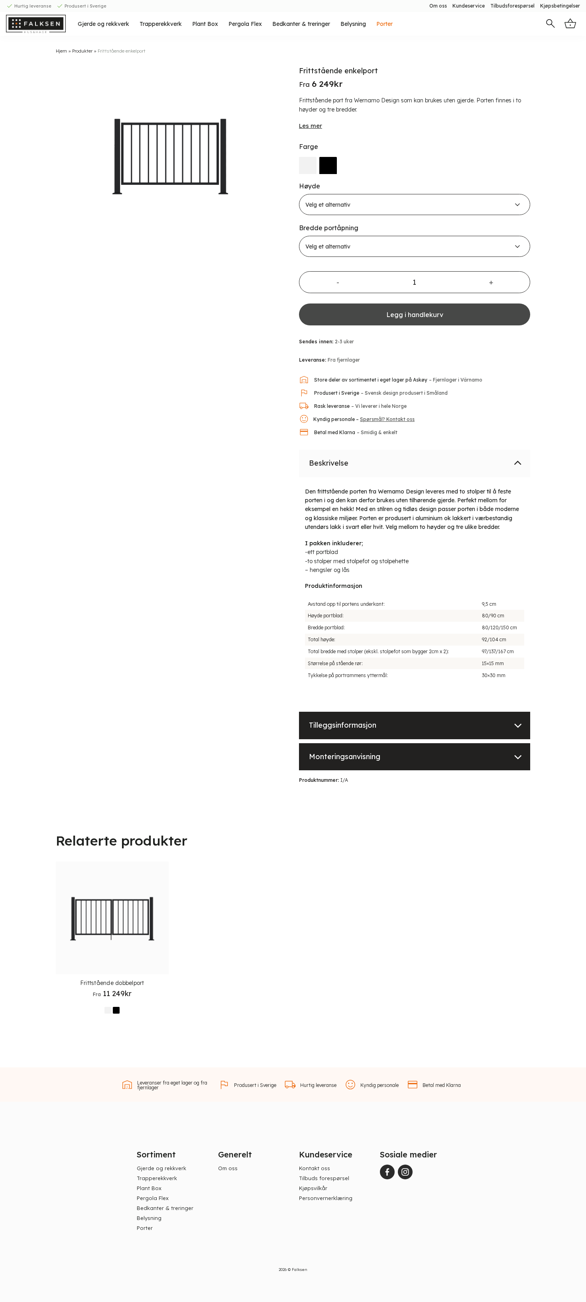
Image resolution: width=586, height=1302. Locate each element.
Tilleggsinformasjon (342, 724)
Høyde (309, 185)
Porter (384, 23)
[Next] (277, 156)
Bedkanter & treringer (301, 23)
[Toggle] (518, 462)
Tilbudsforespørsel (512, 6)
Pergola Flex (245, 23)
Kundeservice (468, 6)
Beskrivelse (328, 462)
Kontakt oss (314, 1168)
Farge (308, 146)
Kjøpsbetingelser (560, 6)
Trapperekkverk (161, 23)
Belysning (353, 23)
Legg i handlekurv (414, 314)
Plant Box (205, 23)
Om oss (438, 6)
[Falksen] (36, 24)
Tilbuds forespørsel (324, 1178)
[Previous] (66, 156)
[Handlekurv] (570, 24)
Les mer (310, 125)
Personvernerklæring (325, 1198)
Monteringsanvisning (344, 756)
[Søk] (551, 24)
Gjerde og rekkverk (103, 23)
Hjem (61, 51)
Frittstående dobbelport (112, 983)
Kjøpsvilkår (313, 1188)
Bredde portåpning (328, 227)
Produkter (82, 51)
